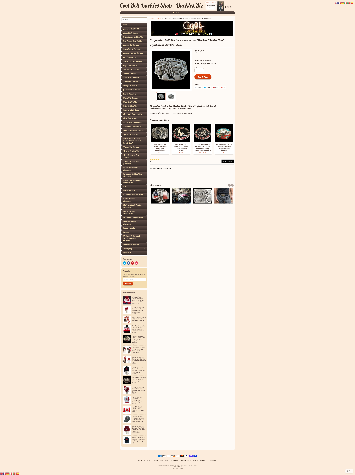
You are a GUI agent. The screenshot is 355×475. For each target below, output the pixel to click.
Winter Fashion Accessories (133, 217)
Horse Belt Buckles (130, 102)
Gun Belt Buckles (129, 94)
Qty (195, 67)
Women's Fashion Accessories (129, 223)
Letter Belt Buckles (130, 106)
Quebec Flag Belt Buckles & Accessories (132, 181)
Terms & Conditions (199, 460)
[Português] (14, 473)
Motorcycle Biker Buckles (132, 114)
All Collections (177, 13)
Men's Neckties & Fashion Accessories (132, 206)
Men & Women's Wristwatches (129, 212)
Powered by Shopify (177, 468)
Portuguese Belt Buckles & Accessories (133, 175)
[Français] (4, 473)
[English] (1, 473)
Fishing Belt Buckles (130, 81)
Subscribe (128, 284)
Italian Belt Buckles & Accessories (131, 169)
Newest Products (129, 190)
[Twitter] (124, 263)
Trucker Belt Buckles (131, 147)
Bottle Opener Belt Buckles (133, 37)
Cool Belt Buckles (129, 57)
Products (158, 18)
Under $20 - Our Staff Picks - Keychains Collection (131, 238)
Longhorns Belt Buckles (131, 110)
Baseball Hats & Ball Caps (133, 195)
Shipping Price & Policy (160, 460)
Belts (125, 186)
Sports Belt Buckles (130, 134)
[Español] (17, 473)
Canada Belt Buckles (131, 45)
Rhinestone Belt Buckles (132, 126)
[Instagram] (136, 263)
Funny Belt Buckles (130, 86)
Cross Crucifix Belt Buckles (133, 53)
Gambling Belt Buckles (131, 90)
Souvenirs (126, 232)
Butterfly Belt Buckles (131, 49)
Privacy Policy (175, 460)
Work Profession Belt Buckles (131, 156)
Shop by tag (127, 248)
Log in (207, 2)
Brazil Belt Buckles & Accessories (131, 162)
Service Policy (213, 460)
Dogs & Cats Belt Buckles (132, 61)
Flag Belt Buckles (129, 73)
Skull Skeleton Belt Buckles (133, 130)
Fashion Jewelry (129, 228)
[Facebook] (128, 263)
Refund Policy (186, 460)
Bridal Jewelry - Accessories (129, 200)
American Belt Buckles (131, 29)
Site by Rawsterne (177, 466)
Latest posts (127, 253)
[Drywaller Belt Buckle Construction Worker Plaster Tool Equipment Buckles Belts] (160, 96)
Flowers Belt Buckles (130, 69)
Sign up (214, 2)
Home (125, 25)
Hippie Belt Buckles (130, 98)
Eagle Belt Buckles (130, 65)
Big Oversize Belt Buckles (132, 41)
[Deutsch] (7, 473)
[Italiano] (11, 473)
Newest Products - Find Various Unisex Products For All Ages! (132, 140)
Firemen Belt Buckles (131, 77)
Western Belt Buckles (131, 151)
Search (139, 460)
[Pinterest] (132, 263)
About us (147, 460)
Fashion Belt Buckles (131, 244)
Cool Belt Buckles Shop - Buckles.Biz (161, 5)
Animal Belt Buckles (130, 33)
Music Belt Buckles (130, 118)
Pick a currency (211, 6)
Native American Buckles (132, 122)
